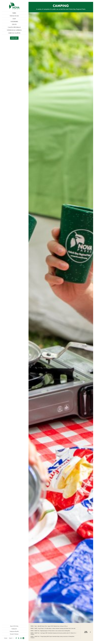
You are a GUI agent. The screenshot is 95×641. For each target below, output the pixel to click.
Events (14, 24)
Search (10, 638)
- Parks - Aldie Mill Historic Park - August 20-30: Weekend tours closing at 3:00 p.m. (49, 626)
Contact (5, 638)
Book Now (14, 38)
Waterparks (14, 21)
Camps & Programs (14, 27)
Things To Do (14, 16)
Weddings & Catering (14, 30)
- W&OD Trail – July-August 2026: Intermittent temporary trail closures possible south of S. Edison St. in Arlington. (53, 634)
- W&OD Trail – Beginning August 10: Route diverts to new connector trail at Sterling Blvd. (50, 630)
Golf (14, 19)
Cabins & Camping (14, 33)
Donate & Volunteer (14, 634)
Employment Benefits (14, 631)
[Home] (14, 6)
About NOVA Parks (14, 626)
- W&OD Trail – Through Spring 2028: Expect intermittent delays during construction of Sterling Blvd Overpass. (52, 637)
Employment (14, 628)
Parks (14, 13)
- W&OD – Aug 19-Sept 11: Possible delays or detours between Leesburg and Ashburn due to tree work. (53, 628)
